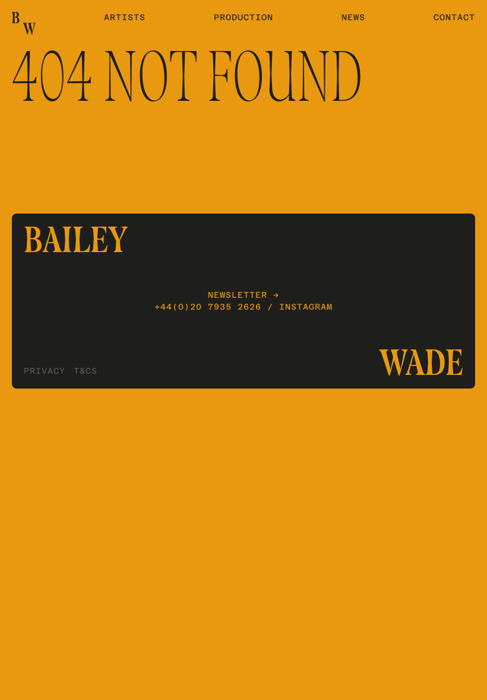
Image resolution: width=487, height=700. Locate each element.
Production (243, 17)
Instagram (306, 306)
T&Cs (85, 371)
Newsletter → (243, 295)
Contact (454, 17)
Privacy (44, 371)
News (353, 17)
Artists (125, 17)
